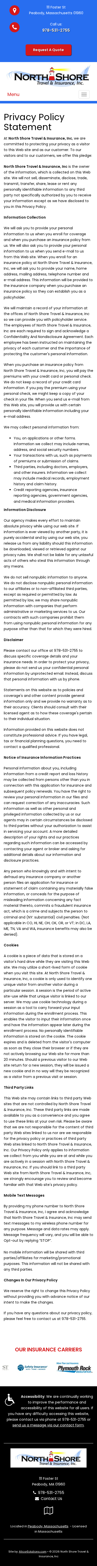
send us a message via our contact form (48, 1425)
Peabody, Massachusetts (48, 1526)
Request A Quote (48, 49)
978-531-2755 (56, 30)
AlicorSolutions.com (33, 1552)
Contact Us (50, 1498)
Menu (13, 94)
